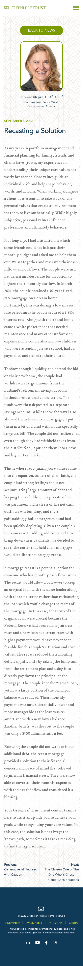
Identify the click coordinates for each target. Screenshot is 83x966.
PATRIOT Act (55, 922)
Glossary (73, 922)
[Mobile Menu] (76, 8)
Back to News (41, 30)
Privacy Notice (34, 922)
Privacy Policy (12, 922)
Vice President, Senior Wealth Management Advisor (41, 104)
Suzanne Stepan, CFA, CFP (41, 97)
